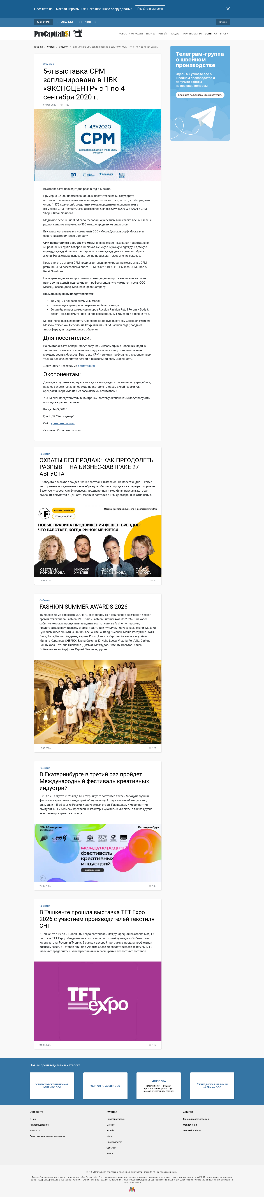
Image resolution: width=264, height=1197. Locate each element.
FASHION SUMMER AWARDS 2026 (84, 606)
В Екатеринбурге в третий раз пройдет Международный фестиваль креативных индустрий (94, 781)
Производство (192, 33)
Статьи (51, 47)
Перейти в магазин (150, 8)
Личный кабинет (192, 1130)
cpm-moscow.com (63, 423)
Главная (38, 47)
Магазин (43, 22)
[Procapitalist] (58, 33)
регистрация (86, 366)
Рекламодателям (39, 1124)
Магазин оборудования (196, 1119)
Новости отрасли (131, 33)
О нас (33, 1119)
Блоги (224, 33)
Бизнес (151, 33)
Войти (223, 22)
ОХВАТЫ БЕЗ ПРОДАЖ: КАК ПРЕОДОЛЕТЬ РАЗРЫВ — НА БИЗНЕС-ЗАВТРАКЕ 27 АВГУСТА (96, 467)
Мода (175, 33)
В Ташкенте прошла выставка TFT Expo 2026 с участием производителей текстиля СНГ (97, 919)
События (211, 33)
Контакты (35, 1130)
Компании (65, 22)
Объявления (88, 22)
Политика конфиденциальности (47, 1136)
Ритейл (163, 33)
